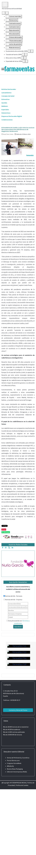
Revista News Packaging (15, 769)
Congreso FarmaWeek (14, 763)
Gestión (4, 103)
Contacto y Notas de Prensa (18, 710)
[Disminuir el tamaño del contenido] (29, 51)
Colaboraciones (7, 120)
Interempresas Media (20, 772)
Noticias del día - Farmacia (13, 596)
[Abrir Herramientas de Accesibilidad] (5, 4)
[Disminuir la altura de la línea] (22, 57)
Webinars (4, 106)
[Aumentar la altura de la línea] (25, 57)
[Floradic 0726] (18, 537)
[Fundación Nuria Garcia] (18, 563)
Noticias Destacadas (8, 89)
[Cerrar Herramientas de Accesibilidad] (6, 13)
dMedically (10, 766)
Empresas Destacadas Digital (11, 116)
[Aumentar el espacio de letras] (26, 61)
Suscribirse (18, 627)
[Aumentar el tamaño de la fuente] (26, 54)
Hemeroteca (5, 113)
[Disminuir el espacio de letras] (24, 61)
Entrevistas (5, 99)
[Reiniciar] (3, 13)
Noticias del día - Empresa (13, 600)
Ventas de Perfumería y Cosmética (18, 758)
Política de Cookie (22, 785)
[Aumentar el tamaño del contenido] (32, 51)
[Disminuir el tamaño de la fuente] (23, 54)
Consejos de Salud (7, 96)
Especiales (5, 109)
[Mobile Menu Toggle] (2, 69)
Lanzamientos (6, 93)
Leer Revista (19, 685)
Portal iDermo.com (13, 760)
